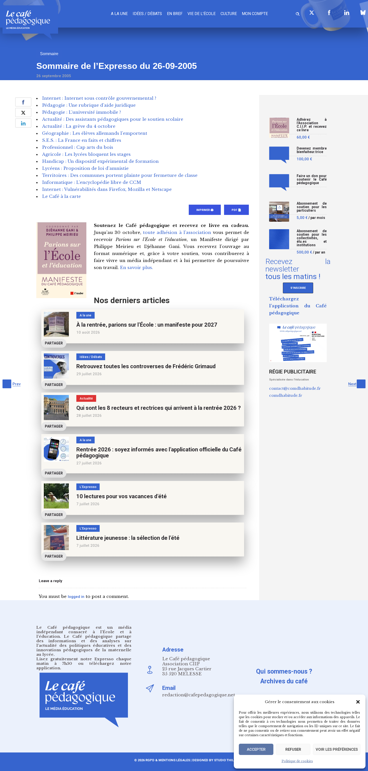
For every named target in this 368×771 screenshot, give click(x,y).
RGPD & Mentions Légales (167, 760)
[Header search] (297, 13)
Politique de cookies (297, 761)
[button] (357, 701)
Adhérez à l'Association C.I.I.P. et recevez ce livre (312, 125)
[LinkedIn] (346, 12)
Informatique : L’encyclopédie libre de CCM (91, 182)
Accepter (256, 749)
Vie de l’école (202, 13)
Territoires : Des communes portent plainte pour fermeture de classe (120, 175)
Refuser (293, 749)
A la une (119, 13)
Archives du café (284, 681)
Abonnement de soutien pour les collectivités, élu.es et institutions (312, 238)
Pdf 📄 (236, 210)
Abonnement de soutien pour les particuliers (312, 207)
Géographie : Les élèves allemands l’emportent (94, 133)
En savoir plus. (136, 267)
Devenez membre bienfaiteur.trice (312, 150)
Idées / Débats (147, 13)
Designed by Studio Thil (213, 760)
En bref (174, 13)
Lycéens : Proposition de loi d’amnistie (85, 168)
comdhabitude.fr (285, 395)
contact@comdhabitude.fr (295, 388)
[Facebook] (329, 12)
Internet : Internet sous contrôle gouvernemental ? (99, 98)
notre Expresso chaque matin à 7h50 (83, 661)
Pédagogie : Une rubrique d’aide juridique (89, 105)
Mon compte (255, 13)
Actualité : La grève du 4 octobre (78, 126)
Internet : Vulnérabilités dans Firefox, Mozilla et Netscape (107, 189)
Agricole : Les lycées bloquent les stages (86, 154)
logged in (76, 596)
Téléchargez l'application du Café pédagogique (298, 306)
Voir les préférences (337, 749)
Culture (229, 13)
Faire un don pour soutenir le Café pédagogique (312, 179)
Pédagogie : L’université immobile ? (81, 112)
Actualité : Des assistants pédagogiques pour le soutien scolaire (112, 119)
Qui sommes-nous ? (284, 671)
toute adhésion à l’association (177, 232)
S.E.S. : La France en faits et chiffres (81, 140)
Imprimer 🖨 (204, 210)
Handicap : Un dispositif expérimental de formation (100, 161)
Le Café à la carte (61, 196)
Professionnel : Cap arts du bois (77, 147)
